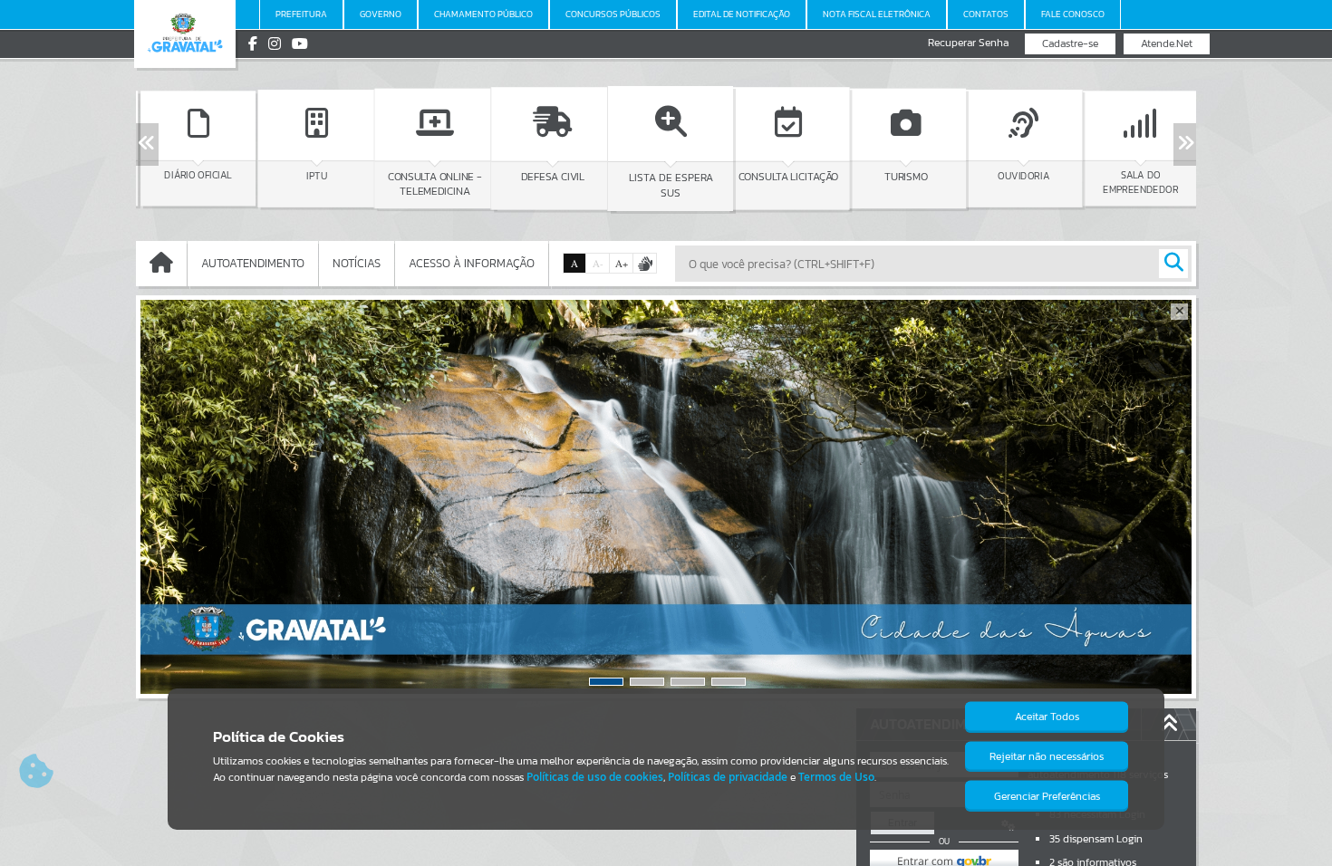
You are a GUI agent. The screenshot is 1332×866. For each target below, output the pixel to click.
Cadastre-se (1070, 43)
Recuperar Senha (968, 43)
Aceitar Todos (1047, 716)
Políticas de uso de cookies (594, 776)
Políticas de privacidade (727, 776)
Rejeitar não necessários (1046, 756)
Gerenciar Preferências (1047, 796)
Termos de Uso (836, 776)
